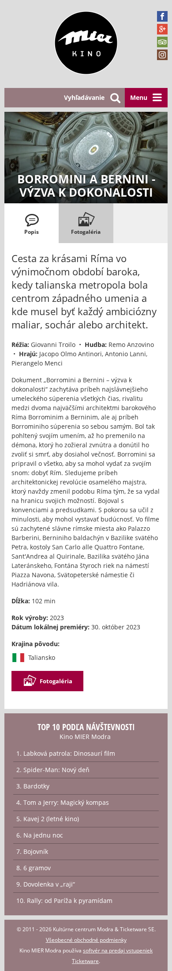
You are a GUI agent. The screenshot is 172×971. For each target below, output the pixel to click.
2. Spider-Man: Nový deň (53, 769)
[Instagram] (162, 55)
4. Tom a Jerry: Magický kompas (62, 802)
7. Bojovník (32, 851)
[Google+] (162, 29)
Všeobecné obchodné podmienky (86, 940)
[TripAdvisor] (162, 42)
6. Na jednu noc (39, 835)
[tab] (31, 223)
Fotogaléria (56, 681)
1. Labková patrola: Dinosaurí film (65, 753)
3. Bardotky (32, 786)
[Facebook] (162, 16)
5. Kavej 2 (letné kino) (47, 819)
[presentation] (31, 223)
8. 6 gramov (33, 868)
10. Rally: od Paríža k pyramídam (64, 900)
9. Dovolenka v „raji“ (45, 884)
